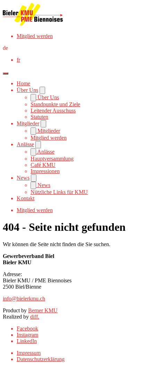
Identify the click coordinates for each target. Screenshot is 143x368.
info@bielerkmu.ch (24, 299)
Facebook (27, 328)
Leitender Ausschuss (53, 110)
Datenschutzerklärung (41, 359)
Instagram (27, 335)
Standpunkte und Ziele (55, 104)
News (23, 178)
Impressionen (45, 171)
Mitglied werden (35, 36)
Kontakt (25, 198)
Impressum (29, 353)
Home (23, 83)
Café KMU (43, 165)
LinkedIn (27, 341)
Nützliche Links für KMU (59, 192)
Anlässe (25, 144)
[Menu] (5, 73)
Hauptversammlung (52, 159)
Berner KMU (43, 310)
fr (18, 60)
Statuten (39, 117)
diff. (34, 317)
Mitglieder (28, 123)
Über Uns (27, 90)
